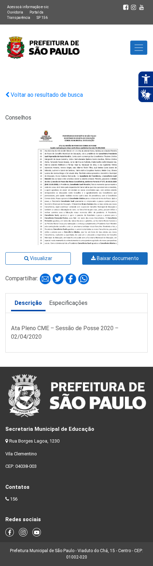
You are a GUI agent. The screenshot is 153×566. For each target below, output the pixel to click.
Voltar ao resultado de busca (46, 94)
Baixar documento (117, 258)
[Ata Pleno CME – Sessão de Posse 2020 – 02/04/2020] (45, 278)
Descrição (28, 303)
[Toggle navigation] (138, 48)
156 (13, 499)
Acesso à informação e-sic (28, 7)
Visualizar (40, 258)
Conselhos (18, 117)
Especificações (68, 303)
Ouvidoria (15, 12)
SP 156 (42, 18)
